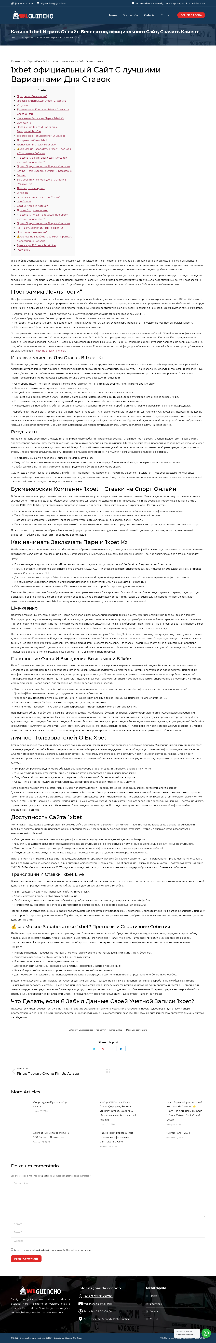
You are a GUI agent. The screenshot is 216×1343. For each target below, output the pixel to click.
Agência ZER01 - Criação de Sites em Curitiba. (59, 1338)
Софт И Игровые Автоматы (33, 205)
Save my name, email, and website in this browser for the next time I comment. (52, 1250)
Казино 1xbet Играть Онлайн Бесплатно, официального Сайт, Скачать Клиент (117, 1137)
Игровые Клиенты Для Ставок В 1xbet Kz (41, 100)
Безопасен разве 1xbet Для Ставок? (39, 197)
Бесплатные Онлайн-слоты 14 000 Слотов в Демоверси (51, 1135)
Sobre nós (156, 1303)
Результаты (24, 105)
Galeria (154, 1311)
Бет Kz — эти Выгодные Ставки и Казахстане (44, 170)
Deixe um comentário (136, 1030)
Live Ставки (24, 201)
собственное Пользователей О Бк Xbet (41, 135)
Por (101, 1030)
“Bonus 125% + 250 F (179, 1132)
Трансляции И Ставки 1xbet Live (36, 144)
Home (153, 1295)
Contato (154, 1319)
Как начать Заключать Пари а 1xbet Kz (40, 227)
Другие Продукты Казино (32, 210)
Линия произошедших (31, 188)
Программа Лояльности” (32, 96)
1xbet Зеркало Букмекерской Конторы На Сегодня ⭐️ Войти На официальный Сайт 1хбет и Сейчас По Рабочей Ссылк (184, 1111)
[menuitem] (112, 15)
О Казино (22, 192)
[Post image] (20, 1107)
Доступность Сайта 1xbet (32, 140)
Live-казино (24, 122)
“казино (21, 175)
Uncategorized (86, 1030)
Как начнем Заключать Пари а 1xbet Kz (40, 118)
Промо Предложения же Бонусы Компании (43, 166)
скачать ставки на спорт (50, 350)
